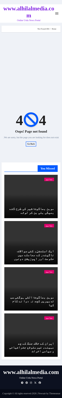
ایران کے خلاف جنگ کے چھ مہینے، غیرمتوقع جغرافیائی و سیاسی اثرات (31, 347)
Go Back (31, 144)
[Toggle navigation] (57, 13)
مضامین (49, 179)
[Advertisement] (31, 68)
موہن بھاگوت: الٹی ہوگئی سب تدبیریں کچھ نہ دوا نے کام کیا (32, 301)
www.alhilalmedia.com (31, 372)
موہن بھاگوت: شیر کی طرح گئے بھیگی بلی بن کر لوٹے (31, 210)
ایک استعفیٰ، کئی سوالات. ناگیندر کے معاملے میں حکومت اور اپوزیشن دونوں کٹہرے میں (34, 256)
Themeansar (54, 393)
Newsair (42, 393)
